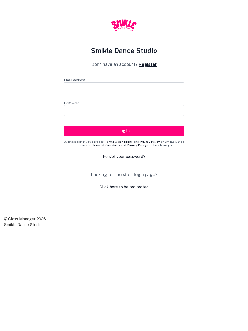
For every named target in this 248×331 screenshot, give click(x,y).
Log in (124, 130)
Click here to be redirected (124, 187)
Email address (74, 80)
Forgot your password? (124, 156)
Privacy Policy (150, 141)
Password (71, 103)
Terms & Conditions (119, 141)
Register (148, 64)
